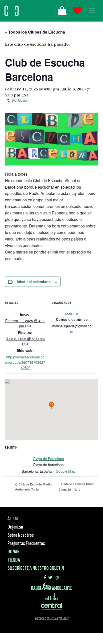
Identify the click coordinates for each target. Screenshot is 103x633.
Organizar (16, 527)
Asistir (13, 518)
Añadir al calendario (33, 281)
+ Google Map (64, 471)
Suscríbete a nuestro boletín (36, 568)
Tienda (14, 560)
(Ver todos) (19, 100)
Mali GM (71, 313)
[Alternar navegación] (92, 11)
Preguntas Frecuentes (26, 543)
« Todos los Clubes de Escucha (35, 32)
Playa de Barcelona (48, 458)
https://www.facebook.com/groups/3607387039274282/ (25, 362)
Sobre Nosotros (21, 535)
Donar (14, 551)
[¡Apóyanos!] (62, 11)
